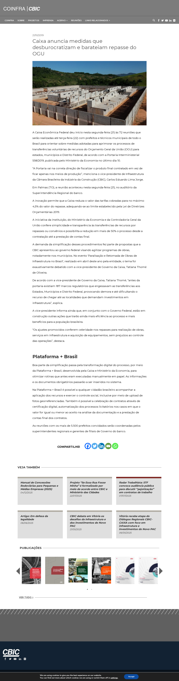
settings (114, 678)
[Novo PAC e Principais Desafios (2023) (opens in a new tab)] (78, 570)
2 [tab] (91, 589)
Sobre (20, 20)
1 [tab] (87, 589)
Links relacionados (96, 20)
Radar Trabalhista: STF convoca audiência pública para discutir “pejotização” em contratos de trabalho (136, 487)
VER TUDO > (26, 597)
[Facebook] (88, 446)
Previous (18, 571)
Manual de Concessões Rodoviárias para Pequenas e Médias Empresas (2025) (39, 486)
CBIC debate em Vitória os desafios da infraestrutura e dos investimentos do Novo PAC (88, 521)
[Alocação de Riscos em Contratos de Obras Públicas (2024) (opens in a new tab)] (54, 570)
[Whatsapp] (115, 446)
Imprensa (48, 20)
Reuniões (76, 20)
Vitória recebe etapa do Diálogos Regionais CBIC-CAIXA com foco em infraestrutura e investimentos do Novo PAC (137, 523)
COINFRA (9, 20)
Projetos (33, 20)
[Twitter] (94, 446)
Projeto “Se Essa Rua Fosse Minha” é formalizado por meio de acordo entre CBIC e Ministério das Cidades (88, 487)
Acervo (61, 20)
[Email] (108, 446)
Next (161, 571)
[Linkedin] (101, 446)
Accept (131, 676)
